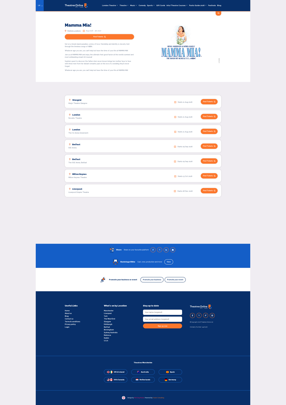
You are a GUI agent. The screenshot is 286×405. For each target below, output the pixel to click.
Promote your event (175, 280)
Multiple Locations (74, 31)
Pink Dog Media (139, 398)
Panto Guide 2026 (197, 5)
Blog (219, 5)
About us (68, 313)
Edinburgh (108, 324)
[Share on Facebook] (153, 249)
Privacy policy (70, 324)
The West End (109, 319)
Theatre (123, 5)
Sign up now (162, 326)
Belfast (107, 327)
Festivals (212, 5)
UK (39, 5)
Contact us (69, 319)
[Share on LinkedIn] (166, 249)
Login (67, 327)
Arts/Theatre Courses (176, 5)
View (169, 262)
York (105, 316)
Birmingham (109, 330)
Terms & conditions (72, 321)
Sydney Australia (110, 332)
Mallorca (107, 335)
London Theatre (109, 5)
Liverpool (108, 313)
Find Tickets (98, 37)
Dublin (106, 338)
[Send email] (172, 249)
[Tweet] (159, 249)
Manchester (109, 311)
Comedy (142, 5)
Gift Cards (160, 5)
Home (67, 311)
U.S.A (106, 341)
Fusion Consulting (158, 398)
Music (132, 5)
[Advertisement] (143, 214)
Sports (150, 5)
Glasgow (107, 321)
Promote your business (152, 280)
